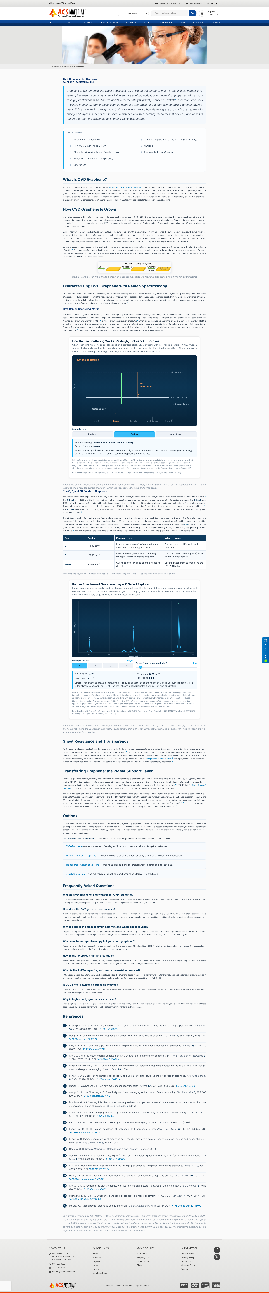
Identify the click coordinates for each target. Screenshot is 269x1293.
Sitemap (184, 1269)
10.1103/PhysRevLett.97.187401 (85, 1132)
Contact (215, 23)
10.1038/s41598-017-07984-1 (85, 1199)
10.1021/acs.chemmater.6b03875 (87, 1179)
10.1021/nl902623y (99, 1169)
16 (172, 761)
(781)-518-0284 (58, 1268)
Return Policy (187, 1261)
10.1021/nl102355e (109, 1029)
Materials (68, 23)
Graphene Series (75, 873)
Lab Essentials (110, 23)
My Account (142, 1253)
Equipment (88, 23)
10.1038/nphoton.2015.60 (96, 1095)
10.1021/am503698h (108, 1059)
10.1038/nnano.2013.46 (108, 1079)
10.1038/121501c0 (185, 1086)
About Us (141, 1265)
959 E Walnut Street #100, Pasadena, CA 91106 (64, 1257)
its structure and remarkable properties (125, 187)
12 (73, 520)
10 (205, 506)
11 (81, 512)
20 (176, 806)
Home (52, 23)
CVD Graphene (74, 846)
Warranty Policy (188, 1265)
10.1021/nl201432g (104, 1116)
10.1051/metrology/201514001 (186, 1205)
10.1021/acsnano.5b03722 (83, 1039)
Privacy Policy (187, 1253)
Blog (147, 23)
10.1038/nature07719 (94, 1049)
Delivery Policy (187, 1257)
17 (176, 784)
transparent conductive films (158, 758)
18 (181, 803)
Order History (143, 1261)
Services (131, 23)
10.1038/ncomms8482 (94, 1189)
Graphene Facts (100, 1273)
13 (73, 530)
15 (172, 758)
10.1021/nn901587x (114, 1159)
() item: (212, 15)
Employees (98, 1269)
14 (127, 751)
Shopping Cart (143, 1257)
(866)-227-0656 (196, 3)
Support (198, 23)
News (183, 23)
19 (183, 803)
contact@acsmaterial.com (169, 3)
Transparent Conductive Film (82, 864)
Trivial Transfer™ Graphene (81, 855)
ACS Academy (164, 23)
